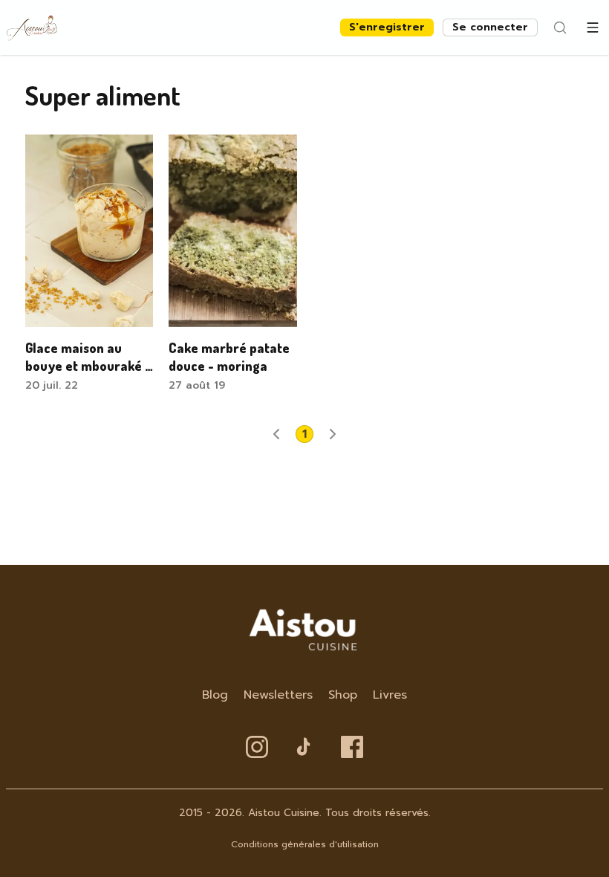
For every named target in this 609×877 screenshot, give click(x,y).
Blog (215, 695)
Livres (390, 695)
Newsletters (278, 695)
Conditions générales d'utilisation (305, 844)
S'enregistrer (387, 27)
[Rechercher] (560, 27)
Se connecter (490, 27)
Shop (342, 695)
